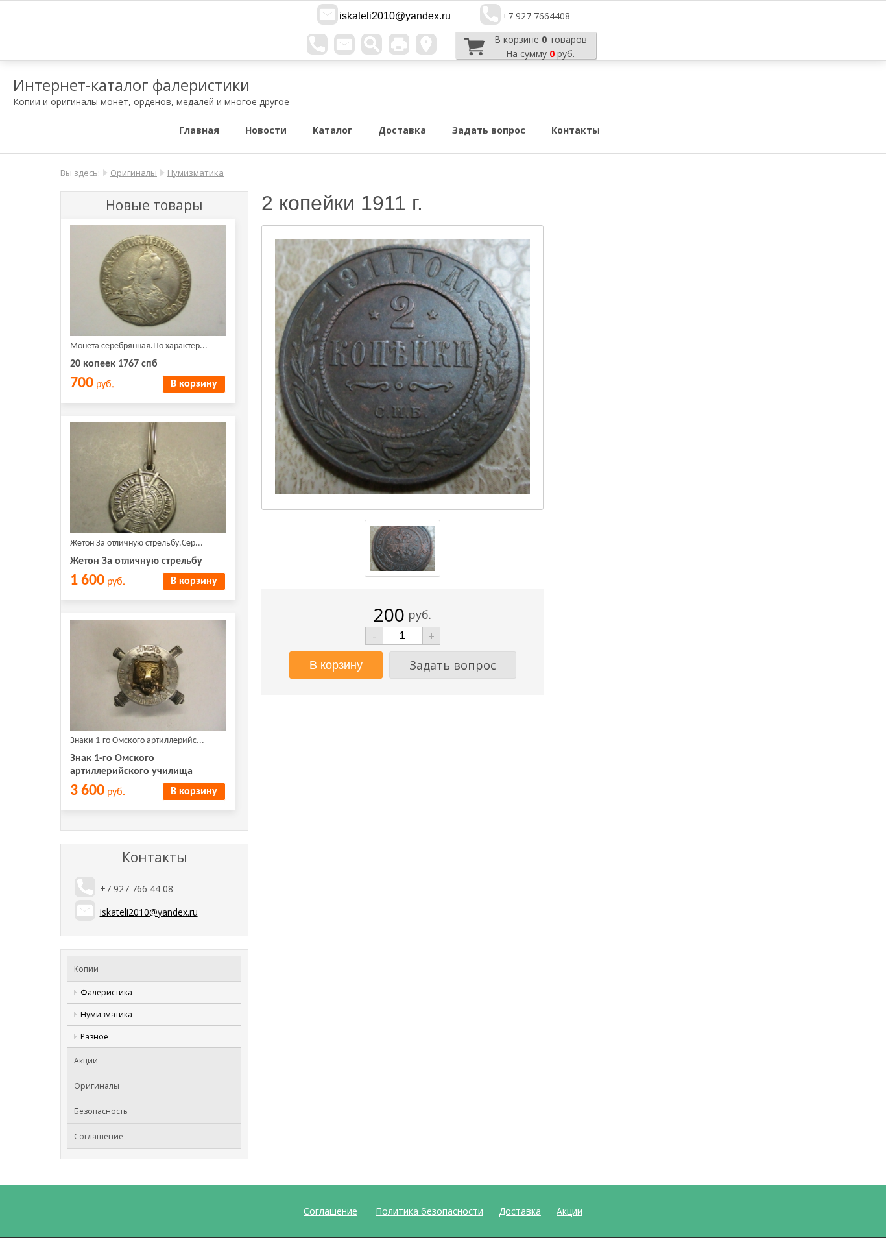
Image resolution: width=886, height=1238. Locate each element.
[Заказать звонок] (317, 44)
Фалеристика (106, 992)
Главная (199, 130)
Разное (94, 1036)
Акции (86, 1060)
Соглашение (98, 1136)
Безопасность (101, 1111)
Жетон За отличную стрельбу (136, 561)
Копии (86, 969)
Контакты (575, 130)
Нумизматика (195, 172)
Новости (266, 130)
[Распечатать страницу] (399, 44)
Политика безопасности (429, 1211)
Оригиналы (133, 172)
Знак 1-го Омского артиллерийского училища (131, 765)
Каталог (332, 130)
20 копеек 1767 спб (114, 364)
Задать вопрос (488, 130)
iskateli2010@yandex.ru (395, 15)
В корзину (194, 384)
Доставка (402, 130)
